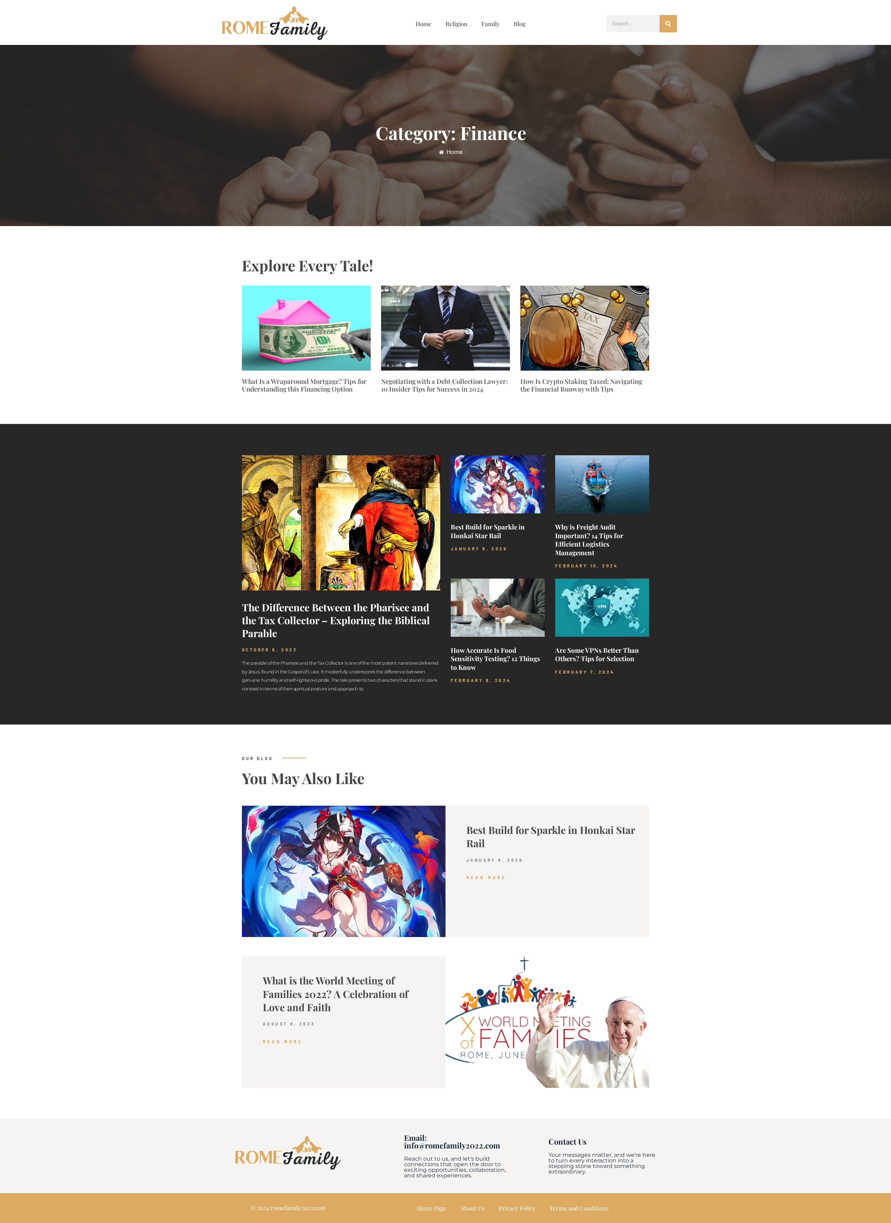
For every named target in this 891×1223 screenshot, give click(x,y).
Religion (456, 24)
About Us (472, 1208)
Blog (520, 24)
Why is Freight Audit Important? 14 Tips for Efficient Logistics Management (589, 540)
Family (490, 24)
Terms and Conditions (579, 1208)
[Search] (668, 23)
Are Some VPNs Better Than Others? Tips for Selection (597, 654)
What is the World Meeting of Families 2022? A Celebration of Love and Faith (335, 994)
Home (424, 24)
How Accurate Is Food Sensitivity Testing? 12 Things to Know (495, 659)
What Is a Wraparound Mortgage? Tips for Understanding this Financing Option (304, 385)
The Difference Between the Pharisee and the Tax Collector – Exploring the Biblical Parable (336, 620)
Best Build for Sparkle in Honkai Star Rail (488, 531)
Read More (486, 877)
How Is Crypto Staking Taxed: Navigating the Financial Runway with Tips (581, 385)
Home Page (432, 1208)
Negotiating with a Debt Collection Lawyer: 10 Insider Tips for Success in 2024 (444, 385)
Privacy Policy (517, 1208)
